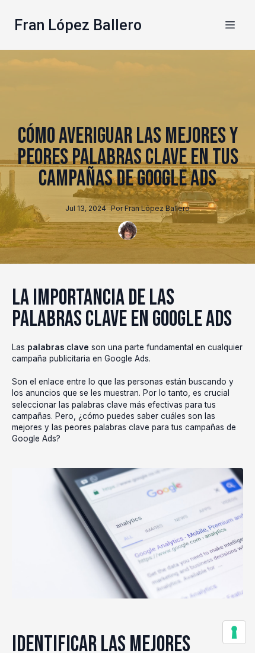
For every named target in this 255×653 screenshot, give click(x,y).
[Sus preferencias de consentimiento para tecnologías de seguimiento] (234, 632)
